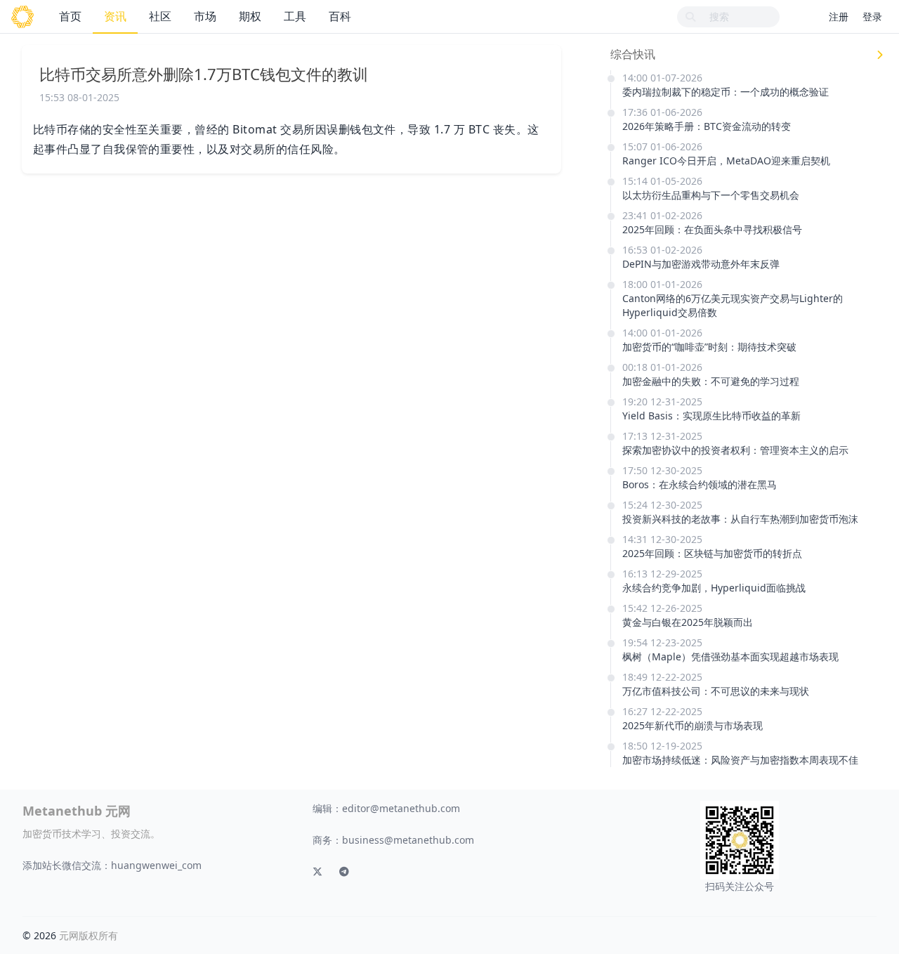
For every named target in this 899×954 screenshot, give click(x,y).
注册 (838, 16)
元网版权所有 (88, 935)
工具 (295, 16)
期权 (250, 16)
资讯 (115, 16)
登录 (872, 16)
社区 (160, 16)
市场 (205, 16)
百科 (340, 16)
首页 (70, 16)
